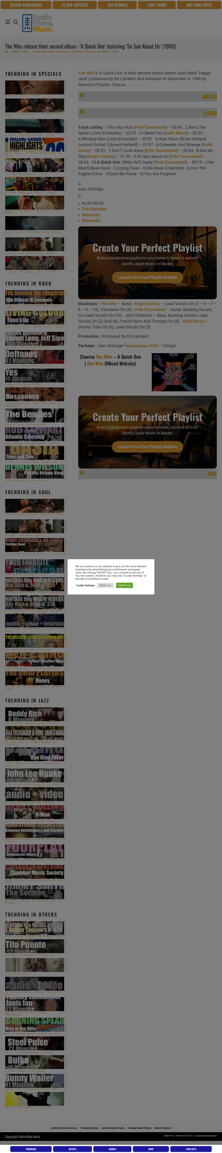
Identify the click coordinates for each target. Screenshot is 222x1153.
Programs (31, 1149)
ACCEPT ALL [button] (124, 585)
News (150, 1149)
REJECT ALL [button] (105, 585)
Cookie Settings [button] (85, 585)
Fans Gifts (191, 1149)
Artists (72, 1149)
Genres (112, 1149)
